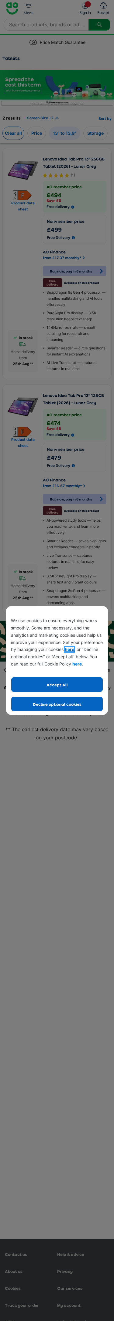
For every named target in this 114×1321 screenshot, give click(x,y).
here (69, 649)
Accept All (57, 684)
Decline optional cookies (57, 704)
